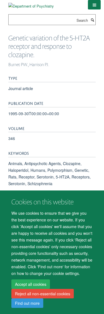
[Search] (92, 20)
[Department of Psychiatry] (31, 4)
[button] (94, 4)
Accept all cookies (30, 284)
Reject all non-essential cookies (42, 293)
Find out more (27, 303)
